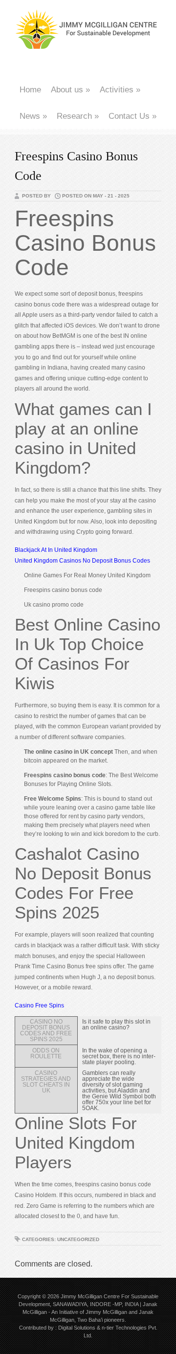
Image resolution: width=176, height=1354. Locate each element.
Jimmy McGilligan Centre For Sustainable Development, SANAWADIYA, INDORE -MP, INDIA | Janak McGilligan (88, 1304)
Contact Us (132, 116)
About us (70, 89)
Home (30, 89)
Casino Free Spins (39, 1005)
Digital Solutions (76, 1328)
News (33, 116)
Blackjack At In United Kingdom (56, 549)
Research (78, 116)
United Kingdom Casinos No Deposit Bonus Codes (82, 560)
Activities (120, 89)
